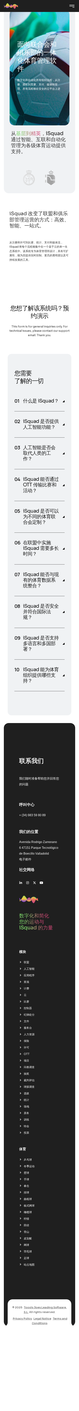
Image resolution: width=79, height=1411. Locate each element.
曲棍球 (28, 1199)
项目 (26, 1060)
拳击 (26, 1186)
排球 (26, 1192)
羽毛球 (28, 1251)
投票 (26, 1132)
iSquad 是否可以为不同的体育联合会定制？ (41, 516)
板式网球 (29, 1205)
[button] (39, 401)
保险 (26, 1041)
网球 (26, 1245)
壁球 (26, 1173)
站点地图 (29, 1264)
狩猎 (26, 1218)
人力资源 (29, 1034)
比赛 (26, 1001)
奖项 (26, 982)
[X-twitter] (34, 882)
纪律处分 (29, 1014)
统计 (26, 1100)
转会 (26, 1126)
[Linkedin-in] (20, 882)
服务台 (28, 1028)
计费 (26, 988)
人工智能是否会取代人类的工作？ (39, 453)
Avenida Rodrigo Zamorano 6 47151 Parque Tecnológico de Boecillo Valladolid (38, 847)
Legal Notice (42, 1318)
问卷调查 (29, 1067)
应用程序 (29, 975)
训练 (26, 1119)
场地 (26, 1106)
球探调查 (29, 1087)
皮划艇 (28, 1238)
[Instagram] (27, 882)
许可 (26, 1047)
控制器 (28, 1008)
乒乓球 (28, 1159)
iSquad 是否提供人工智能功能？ (41, 424)
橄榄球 (28, 1212)
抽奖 (26, 1073)
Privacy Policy (22, 1318)
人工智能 (29, 968)
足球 (26, 1258)
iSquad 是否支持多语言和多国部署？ (41, 643)
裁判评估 (29, 1080)
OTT (27, 1054)
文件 (26, 1021)
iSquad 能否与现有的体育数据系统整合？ (41, 580)
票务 (26, 1113)
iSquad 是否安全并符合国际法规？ (41, 611)
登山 (26, 1232)
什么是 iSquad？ (41, 401)
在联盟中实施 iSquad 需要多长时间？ (41, 548)
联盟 (26, 962)
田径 (26, 1225)
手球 (26, 1179)
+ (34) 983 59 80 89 (32, 815)
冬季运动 (29, 1166)
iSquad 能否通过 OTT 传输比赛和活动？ (41, 484)
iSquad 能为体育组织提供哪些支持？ (41, 675)
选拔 (26, 1093)
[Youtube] (41, 882)
